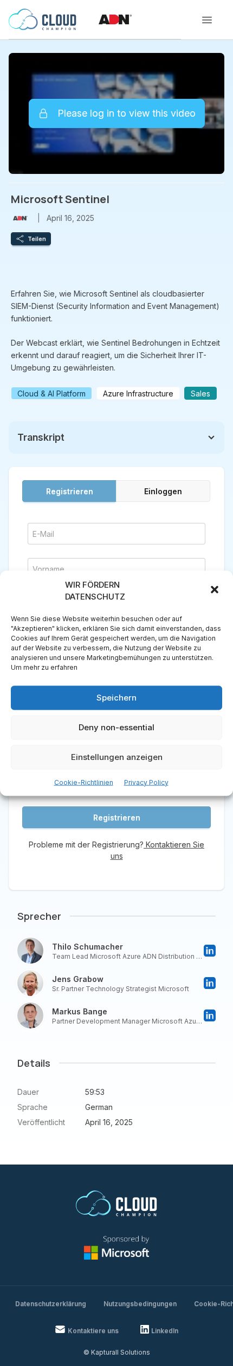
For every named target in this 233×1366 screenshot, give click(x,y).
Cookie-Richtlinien (83, 782)
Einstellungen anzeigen (117, 757)
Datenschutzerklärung (50, 1304)
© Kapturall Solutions (116, 1352)
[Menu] (207, 20)
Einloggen (163, 491)
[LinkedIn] (210, 951)
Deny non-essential (116, 727)
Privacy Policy (146, 782)
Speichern (116, 697)
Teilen (37, 239)
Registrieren (69, 491)
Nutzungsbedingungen (140, 1304)
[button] (215, 590)
